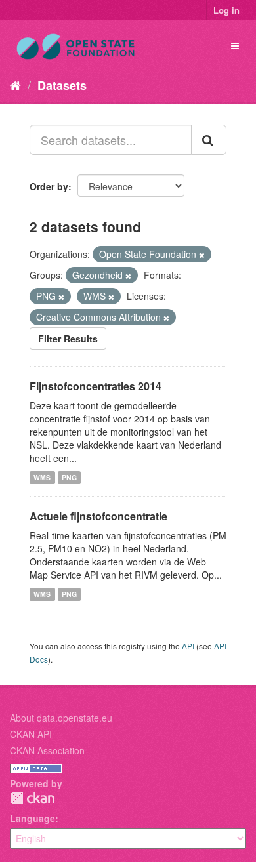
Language (32, 818)
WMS (42, 477)
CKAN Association (47, 750)
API (188, 645)
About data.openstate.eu (61, 717)
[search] (208, 140)
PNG (69, 477)
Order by (49, 186)
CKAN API (31, 734)
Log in (226, 10)
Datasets (62, 85)
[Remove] (202, 254)
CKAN (32, 798)
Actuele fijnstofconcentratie (98, 515)
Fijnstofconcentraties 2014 (95, 386)
